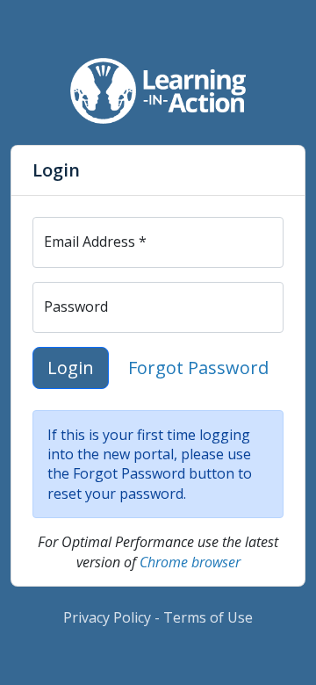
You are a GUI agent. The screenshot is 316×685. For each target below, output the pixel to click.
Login (70, 367)
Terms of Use (208, 617)
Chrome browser (190, 562)
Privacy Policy (107, 617)
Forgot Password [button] (198, 367)
